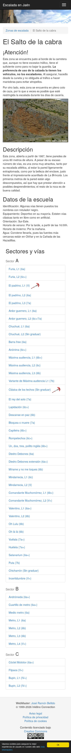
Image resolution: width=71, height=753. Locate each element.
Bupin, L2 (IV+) (18, 685)
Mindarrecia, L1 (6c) (21, 477)
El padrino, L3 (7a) (20, 303)
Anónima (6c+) (17, 350)
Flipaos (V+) (16, 670)
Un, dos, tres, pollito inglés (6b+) (28, 446)
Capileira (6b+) (18, 430)
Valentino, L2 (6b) (19, 516)
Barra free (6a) (18, 342)
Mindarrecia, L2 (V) (20, 485)
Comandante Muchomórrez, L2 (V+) (30, 500)
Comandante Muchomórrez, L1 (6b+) (31, 493)
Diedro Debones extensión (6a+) (28, 461)
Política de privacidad (35, 717)
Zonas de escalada (17, 30)
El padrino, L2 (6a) (20, 295)
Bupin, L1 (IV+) (18, 678)
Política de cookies (35, 721)
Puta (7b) (14, 563)
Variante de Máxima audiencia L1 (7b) (31, 381)
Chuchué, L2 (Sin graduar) (25, 334)
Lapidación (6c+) (19, 407)
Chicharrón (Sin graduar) (24, 570)
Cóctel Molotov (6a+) (21, 662)
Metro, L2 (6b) (17, 628)
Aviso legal (35, 713)
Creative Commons (35, 731)
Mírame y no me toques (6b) (26, 469)
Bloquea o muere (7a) (22, 422)
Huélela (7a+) (17, 547)
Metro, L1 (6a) (17, 620)
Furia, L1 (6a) (17, 269)
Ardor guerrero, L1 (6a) (23, 311)
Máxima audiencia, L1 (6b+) (25, 357)
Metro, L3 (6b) (17, 636)
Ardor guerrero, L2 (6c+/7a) (25, 318)
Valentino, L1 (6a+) (20, 508)
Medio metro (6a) (19, 612)
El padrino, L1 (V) (19, 285)
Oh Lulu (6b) (16, 524)
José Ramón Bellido (43, 703)
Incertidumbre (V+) (20, 578)
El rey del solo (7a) (20, 399)
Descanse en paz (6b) (22, 415)
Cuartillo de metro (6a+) (23, 605)
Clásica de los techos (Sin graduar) (30, 389)
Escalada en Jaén (16, 4)
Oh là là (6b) (16, 531)
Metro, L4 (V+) (17, 644)
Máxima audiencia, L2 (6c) (25, 365)
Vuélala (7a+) (17, 539)
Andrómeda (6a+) (19, 597)
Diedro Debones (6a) (21, 454)
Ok (58, 744)
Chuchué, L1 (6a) (19, 326)
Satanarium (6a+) (19, 555)
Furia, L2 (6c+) (18, 277)
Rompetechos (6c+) (20, 438)
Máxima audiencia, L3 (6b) (25, 373)
